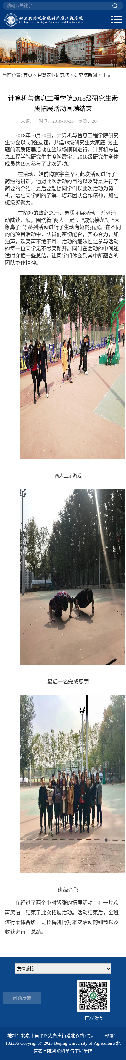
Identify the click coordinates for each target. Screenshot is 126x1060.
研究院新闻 (85, 75)
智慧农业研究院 (53, 75)
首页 (27, 75)
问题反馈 (22, 998)
